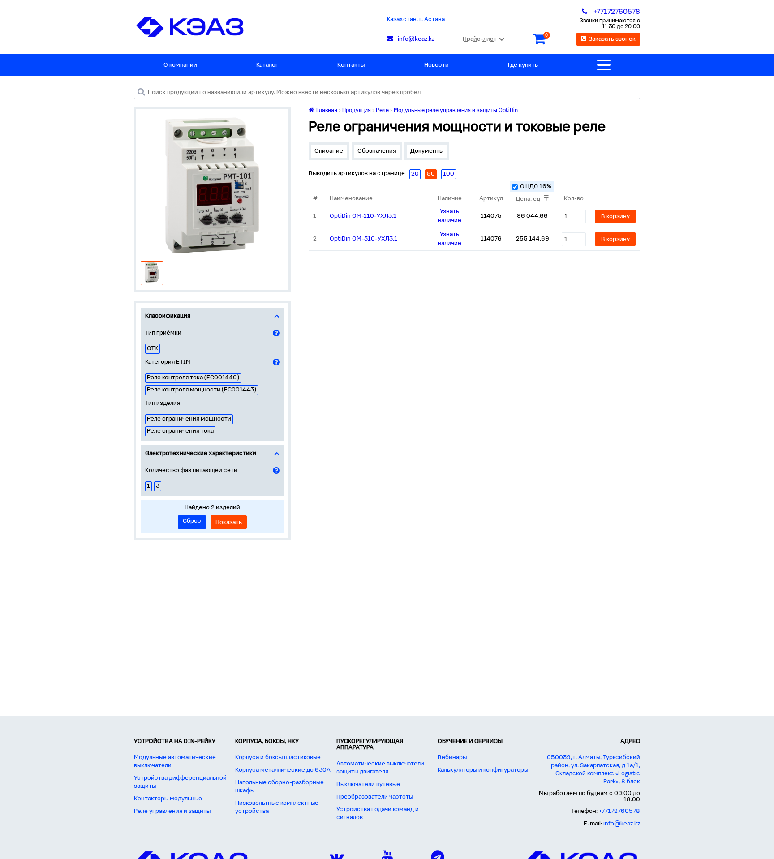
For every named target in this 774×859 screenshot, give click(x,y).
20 (415, 174)
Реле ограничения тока (180, 431)
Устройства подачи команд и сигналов (377, 813)
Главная (326, 110)
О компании (180, 65)
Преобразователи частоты (374, 797)
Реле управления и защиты (172, 811)
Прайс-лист (480, 39)
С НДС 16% (535, 186)
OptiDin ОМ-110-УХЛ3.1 (363, 216)
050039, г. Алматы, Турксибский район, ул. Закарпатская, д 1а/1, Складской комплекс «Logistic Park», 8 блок (593, 769)
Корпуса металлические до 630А (283, 770)
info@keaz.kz (621, 823)
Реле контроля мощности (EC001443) (201, 390)
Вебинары (452, 757)
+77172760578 (619, 811)
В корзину (615, 216)
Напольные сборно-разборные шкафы (279, 786)
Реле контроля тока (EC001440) (193, 377)
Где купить (523, 65)
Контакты (351, 65)
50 (431, 174)
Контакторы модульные (168, 798)
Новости (436, 65)
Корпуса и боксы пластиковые (278, 757)
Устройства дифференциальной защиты (180, 782)
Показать (228, 522)
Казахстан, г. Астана (416, 19)
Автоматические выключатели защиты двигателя (380, 767)
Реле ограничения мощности (189, 419)
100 (448, 174)
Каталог (267, 65)
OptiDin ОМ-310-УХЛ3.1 (363, 239)
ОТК (152, 348)
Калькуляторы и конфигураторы (483, 770)
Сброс (192, 521)
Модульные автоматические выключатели (175, 761)
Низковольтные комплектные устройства (276, 807)
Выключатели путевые (368, 784)
